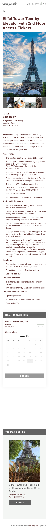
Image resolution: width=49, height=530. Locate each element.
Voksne (9, 326)
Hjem (5, 11)
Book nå (20, 502)
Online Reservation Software (20, 526)
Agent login (42, 526)
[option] (8, 102)
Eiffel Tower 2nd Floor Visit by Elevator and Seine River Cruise (24, 488)
